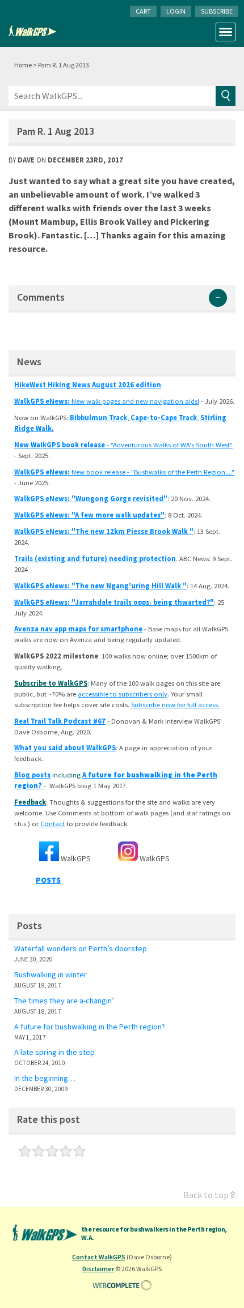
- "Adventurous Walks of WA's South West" (123, 445)
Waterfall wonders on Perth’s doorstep (80, 948)
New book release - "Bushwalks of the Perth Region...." (124, 472)
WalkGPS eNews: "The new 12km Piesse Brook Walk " (103, 531)
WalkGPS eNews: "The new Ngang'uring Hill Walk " (100, 586)
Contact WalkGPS (98, 1257)
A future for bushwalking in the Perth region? (89, 1026)
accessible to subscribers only (122, 694)
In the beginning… (44, 1078)
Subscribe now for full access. (175, 704)
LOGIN (176, 11)
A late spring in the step (54, 1052)
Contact (52, 823)
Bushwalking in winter (50, 974)
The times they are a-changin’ (64, 1000)
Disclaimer (98, 1268)
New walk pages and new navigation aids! (106, 401)
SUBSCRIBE (217, 11)
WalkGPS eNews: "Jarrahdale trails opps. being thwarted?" (114, 602)
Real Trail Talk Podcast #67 (60, 721)
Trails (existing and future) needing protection (95, 558)
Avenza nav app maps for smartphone (78, 629)
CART (143, 11)
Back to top (206, 1194)
